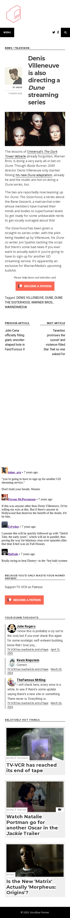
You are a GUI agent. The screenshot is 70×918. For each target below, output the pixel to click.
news (8, 48)
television (21, 48)
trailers (21, 810)
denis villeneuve (30, 298)
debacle (20, 156)
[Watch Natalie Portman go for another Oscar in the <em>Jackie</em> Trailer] (35, 794)
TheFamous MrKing (31, 680)
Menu (7, 32)
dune (49, 298)
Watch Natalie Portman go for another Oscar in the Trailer (32, 825)
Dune (31, 175)
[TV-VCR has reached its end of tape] (35, 742)
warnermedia (16, 307)
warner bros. (42, 302)
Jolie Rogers (26, 626)
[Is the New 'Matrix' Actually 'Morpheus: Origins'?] (35, 858)
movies (10, 758)
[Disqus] (35, 413)
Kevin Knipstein (28, 660)
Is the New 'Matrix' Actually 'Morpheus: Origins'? (31, 887)
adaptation (43, 175)
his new (21, 175)
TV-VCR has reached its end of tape (27, 649)
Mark (19, 87)
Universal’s (35, 151)
